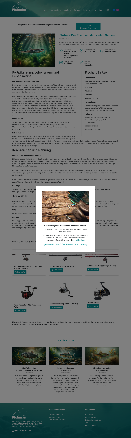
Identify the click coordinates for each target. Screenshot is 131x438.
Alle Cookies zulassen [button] (52, 244)
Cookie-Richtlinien (78, 240)
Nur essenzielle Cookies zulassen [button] (74, 244)
